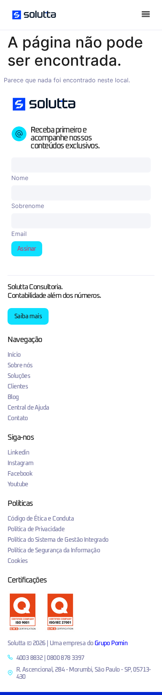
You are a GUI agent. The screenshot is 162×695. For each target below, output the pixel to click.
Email (19, 234)
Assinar (26, 249)
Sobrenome (27, 206)
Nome (19, 178)
